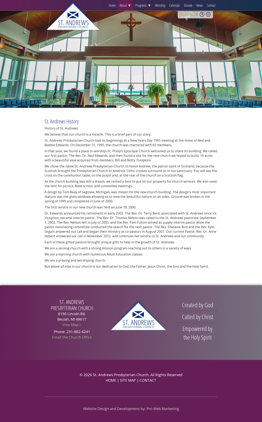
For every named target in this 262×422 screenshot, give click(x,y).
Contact (211, 5)
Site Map (128, 380)
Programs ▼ (143, 5)
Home (112, 5)
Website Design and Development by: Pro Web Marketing (131, 408)
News (199, 5)
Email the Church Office (72, 337)
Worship (160, 5)
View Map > (71, 324)
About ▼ (125, 5)
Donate (188, 5)
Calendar (174, 5)
